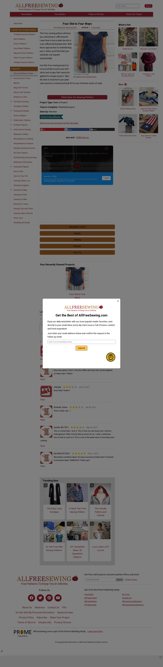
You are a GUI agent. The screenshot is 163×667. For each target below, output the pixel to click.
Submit (81, 348)
